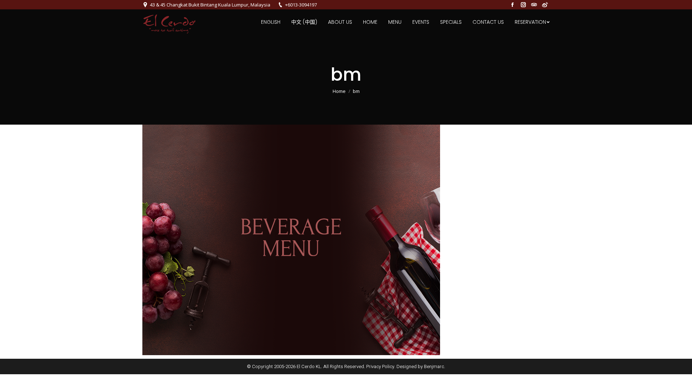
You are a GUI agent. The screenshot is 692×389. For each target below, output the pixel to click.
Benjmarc (434, 366)
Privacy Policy (380, 366)
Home (339, 91)
